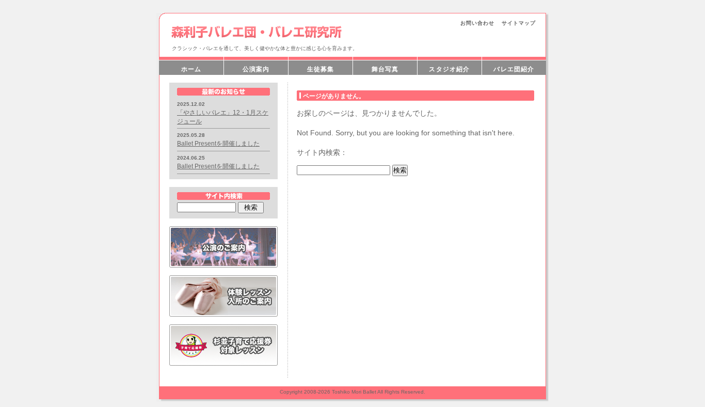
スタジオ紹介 (449, 69)
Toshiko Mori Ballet (354, 392)
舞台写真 (385, 69)
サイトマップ (519, 23)
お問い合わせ (477, 23)
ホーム (191, 69)
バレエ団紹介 (513, 69)
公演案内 (256, 69)
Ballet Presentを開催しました (218, 143)
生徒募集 (320, 69)
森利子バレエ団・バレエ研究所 (257, 32)
